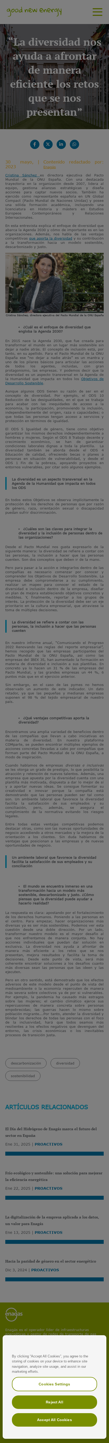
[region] (54, 1387)
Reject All (54, 1402)
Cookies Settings (54, 1384)
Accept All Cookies (54, 1420)
